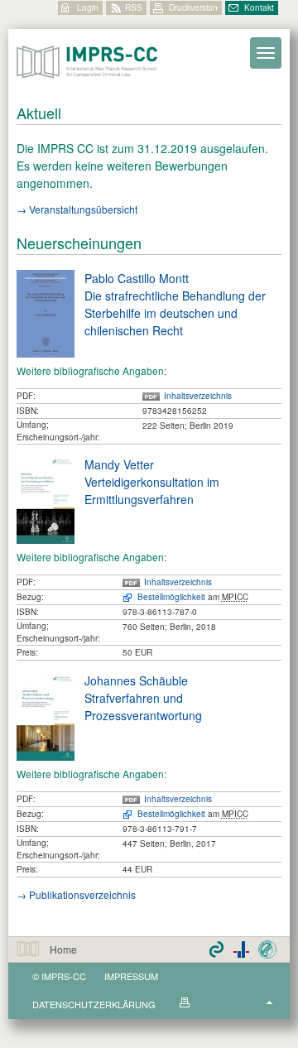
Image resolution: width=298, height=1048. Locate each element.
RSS (133, 7)
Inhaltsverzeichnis (198, 395)
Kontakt (259, 7)
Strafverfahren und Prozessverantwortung (143, 707)
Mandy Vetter (119, 464)
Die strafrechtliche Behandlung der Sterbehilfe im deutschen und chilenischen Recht (175, 313)
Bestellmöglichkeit (171, 597)
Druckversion (193, 7)
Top (269, 1002)
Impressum (131, 976)
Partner (241, 949)
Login (88, 7)
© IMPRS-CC (59, 976)
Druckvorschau (185, 1002)
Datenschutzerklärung (94, 1004)
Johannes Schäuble (136, 680)
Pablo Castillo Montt (136, 278)
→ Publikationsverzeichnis (76, 894)
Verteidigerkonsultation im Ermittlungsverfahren (151, 490)
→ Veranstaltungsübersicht (77, 209)
